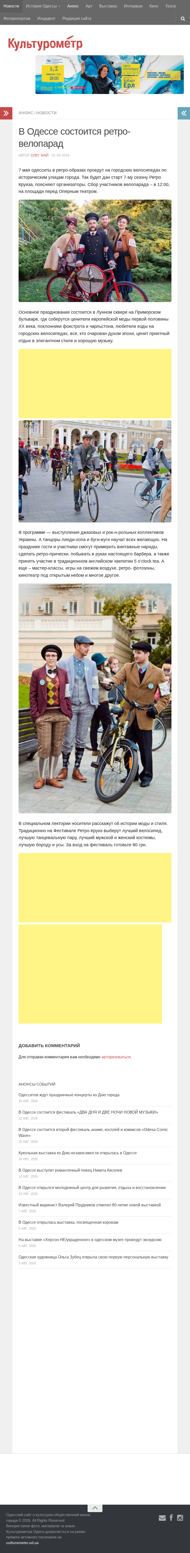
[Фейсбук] (171, 1518)
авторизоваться (116, 1057)
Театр (170, 6)
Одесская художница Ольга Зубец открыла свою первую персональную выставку (93, 1257)
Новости (11, 6)
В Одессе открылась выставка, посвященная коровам (68, 1222)
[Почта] (162, 1518)
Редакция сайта (76, 18)
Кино (153, 6)
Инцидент (46, 18)
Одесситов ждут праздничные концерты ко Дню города (69, 1095)
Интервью (133, 6)
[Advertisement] (95, 383)
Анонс (73, 6)
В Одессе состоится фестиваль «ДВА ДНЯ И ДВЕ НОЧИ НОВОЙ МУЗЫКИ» (88, 1112)
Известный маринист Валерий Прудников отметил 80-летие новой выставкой (90, 1205)
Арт (89, 6)
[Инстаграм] (180, 1518)
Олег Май (39, 155)
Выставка (108, 6)
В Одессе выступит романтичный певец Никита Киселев (70, 1170)
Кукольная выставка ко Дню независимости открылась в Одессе (78, 1153)
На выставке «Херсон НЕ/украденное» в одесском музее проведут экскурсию (90, 1240)
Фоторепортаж (16, 18)
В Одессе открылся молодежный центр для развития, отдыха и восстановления (92, 1188)
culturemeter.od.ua (22, 1543)
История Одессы (41, 6)
